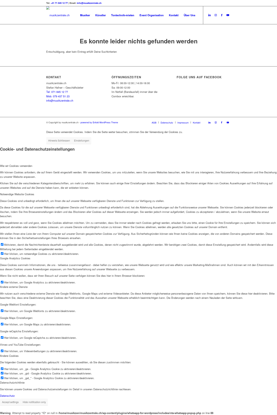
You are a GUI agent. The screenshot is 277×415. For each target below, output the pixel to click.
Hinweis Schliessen (59, 140)
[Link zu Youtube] (228, 15)
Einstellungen (81, 140)
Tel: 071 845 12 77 (57, 92)
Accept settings (10, 402)
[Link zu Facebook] (222, 15)
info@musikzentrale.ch (89, 2)
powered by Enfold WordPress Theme (99, 122)
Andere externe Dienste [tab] (14, 287)
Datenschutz (7, 396)
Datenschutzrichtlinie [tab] (12, 382)
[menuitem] (85, 15)
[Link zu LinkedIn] (209, 15)
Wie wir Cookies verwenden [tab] (16, 166)
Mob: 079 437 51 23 (58, 96)
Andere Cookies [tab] (9, 356)
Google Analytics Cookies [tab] (15, 258)
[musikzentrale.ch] (58, 15)
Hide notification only (34, 402)
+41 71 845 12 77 (59, 2)
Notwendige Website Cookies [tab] (17, 194)
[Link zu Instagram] (216, 15)
